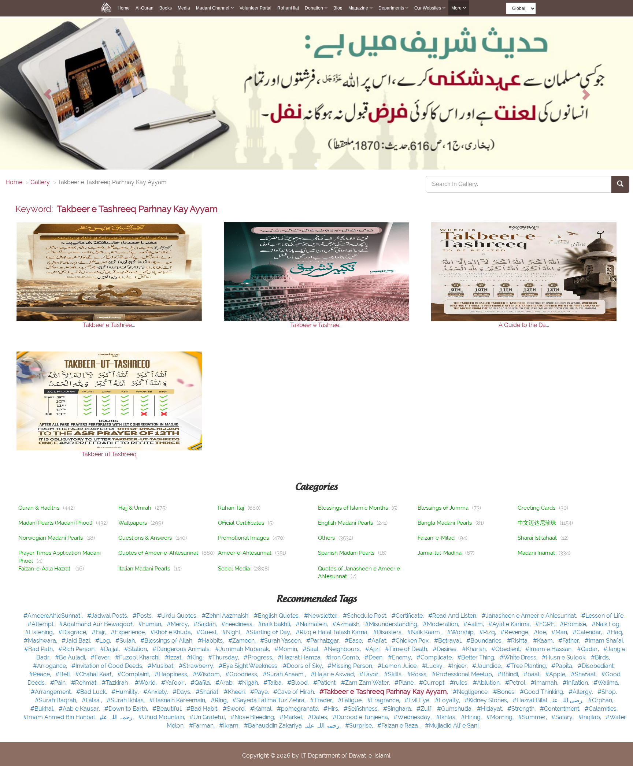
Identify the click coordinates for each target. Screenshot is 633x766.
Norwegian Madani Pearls (50, 538)
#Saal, (312, 649)
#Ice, (541, 632)
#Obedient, (506, 649)
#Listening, (40, 632)
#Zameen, (242, 640)
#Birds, (600, 657)
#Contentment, (561, 708)
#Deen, (374, 657)
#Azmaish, (347, 624)
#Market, (292, 717)
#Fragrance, (384, 700)
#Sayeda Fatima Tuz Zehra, (269, 700)
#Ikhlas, (447, 717)
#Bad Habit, (203, 708)
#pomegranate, (299, 708)
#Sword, (235, 708)
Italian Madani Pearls (144, 568)
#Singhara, (398, 708)
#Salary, (563, 717)
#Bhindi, (509, 674)
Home (124, 8)
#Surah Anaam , (285, 674)
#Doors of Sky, (304, 665)
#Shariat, (208, 691)
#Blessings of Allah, (167, 640)
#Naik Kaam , (425, 632)
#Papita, (563, 665)
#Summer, (533, 717)
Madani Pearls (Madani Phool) (55, 523)
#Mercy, (178, 624)
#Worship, (461, 632)
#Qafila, (201, 682)
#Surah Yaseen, (281, 640)
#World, (146, 682)
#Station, (136, 649)
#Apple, (556, 674)
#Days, (183, 691)
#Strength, (522, 708)
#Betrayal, (448, 640)
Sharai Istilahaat (537, 538)
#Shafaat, (584, 674)
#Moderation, (441, 624)
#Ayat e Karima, (510, 624)
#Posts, (143, 615)
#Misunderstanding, (392, 624)
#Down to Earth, (126, 708)
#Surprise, (359, 725)
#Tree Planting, (527, 665)
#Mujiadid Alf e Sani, (452, 725)
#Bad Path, (39, 649)
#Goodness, (242, 674)
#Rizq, (488, 632)
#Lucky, (433, 665)
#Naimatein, (312, 624)
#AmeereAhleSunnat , (53, 615)
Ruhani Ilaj (231, 508)
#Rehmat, (85, 682)
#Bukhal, (43, 708)
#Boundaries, (485, 640)
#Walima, (606, 682)
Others (326, 538)
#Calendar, (588, 632)
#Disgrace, (73, 632)
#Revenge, (515, 632)
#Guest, (207, 632)
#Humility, (125, 691)
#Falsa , (93, 700)
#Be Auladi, (71, 657)
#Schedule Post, (366, 615)
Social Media (234, 568)
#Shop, (607, 691)
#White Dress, (519, 657)
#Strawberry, (197, 665)
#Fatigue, (351, 700)
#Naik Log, (606, 624)
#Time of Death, (407, 649)
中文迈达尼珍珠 (537, 523)
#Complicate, (435, 657)
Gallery (40, 182)
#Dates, (319, 717)
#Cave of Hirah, (294, 691)
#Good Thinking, (543, 691)
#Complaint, (134, 674)
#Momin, (287, 649)
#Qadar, (588, 649)
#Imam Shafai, (604, 640)
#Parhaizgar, (324, 640)
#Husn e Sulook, (565, 657)
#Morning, (500, 717)
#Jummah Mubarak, (243, 649)
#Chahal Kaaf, (94, 674)
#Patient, (325, 682)
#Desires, (446, 649)
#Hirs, (332, 708)
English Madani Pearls (345, 523)
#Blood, (298, 682)
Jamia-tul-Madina (440, 553)
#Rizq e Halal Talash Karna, (333, 632)
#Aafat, (378, 640)
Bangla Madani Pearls (445, 523)
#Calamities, (601, 708)
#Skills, (394, 674)
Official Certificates (241, 523)
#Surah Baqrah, (57, 700)
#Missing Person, (351, 665)
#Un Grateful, (208, 717)
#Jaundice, (487, 665)
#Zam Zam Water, (366, 682)
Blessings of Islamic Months (353, 508)
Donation (314, 8)
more (457, 8)
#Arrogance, (51, 665)
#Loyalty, (448, 700)
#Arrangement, (52, 691)
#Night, (232, 632)
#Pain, (59, 682)
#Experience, (129, 632)
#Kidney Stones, (487, 700)
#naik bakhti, (275, 624)
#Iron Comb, (344, 657)
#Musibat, (162, 665)
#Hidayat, (490, 708)
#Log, (103, 640)
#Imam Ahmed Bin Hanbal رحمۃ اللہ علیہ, (79, 717)
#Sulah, (126, 640)
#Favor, (370, 674)
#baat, (532, 674)
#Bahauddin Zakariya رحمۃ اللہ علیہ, (293, 725)
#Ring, (220, 700)
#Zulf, (425, 708)
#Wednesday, (413, 717)
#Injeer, (458, 665)
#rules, (460, 682)
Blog (338, 8)
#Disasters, (388, 632)
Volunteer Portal (255, 8)
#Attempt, (41, 624)
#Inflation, (577, 682)
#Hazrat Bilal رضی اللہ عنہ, (548, 700)
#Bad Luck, (92, 691)
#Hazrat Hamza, (300, 657)
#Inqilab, (590, 717)
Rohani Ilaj (288, 8)
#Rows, (418, 674)
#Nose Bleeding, (253, 717)
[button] (47, 94)
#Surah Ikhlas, (126, 700)
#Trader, (322, 700)
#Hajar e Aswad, (333, 674)
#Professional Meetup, (463, 674)
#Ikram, (230, 725)
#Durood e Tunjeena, (361, 717)
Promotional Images (243, 538)
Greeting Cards (536, 508)
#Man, (560, 632)
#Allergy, (582, 691)
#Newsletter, (322, 615)
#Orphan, (600, 700)
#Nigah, (249, 682)
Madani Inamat (536, 553)
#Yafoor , (174, 682)
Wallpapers (132, 523)
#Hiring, (472, 717)
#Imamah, (545, 682)
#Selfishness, (362, 708)
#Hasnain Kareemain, (178, 700)
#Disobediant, (596, 665)
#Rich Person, (77, 649)
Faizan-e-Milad (436, 538)
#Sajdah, (205, 624)
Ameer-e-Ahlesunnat (244, 553)
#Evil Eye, (418, 700)
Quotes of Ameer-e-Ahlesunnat (158, 553)
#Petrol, (516, 682)
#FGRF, (546, 624)
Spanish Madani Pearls (346, 553)
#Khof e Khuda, (171, 632)
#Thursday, (224, 657)
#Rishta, (518, 640)
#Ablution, (487, 682)
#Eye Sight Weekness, (249, 665)
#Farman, (202, 725)
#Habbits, (211, 640)
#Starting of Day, (269, 632)
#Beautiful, (168, 708)
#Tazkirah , (117, 682)
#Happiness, (172, 674)
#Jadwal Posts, (108, 615)
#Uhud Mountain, (162, 717)
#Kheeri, (235, 691)
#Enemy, (401, 657)
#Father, (570, 640)
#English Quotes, (277, 615)
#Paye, (260, 691)
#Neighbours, (343, 649)
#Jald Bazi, (77, 640)
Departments (391, 8)
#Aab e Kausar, (80, 708)
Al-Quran (144, 8)
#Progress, (259, 657)
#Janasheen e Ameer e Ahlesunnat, (530, 615)
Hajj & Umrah (134, 508)
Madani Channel (213, 8)
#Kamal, (262, 708)
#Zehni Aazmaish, (226, 615)
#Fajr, (100, 632)
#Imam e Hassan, (549, 649)
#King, (196, 657)
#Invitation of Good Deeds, (108, 665)
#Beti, (63, 674)
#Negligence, (471, 691)
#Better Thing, (477, 657)
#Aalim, (474, 624)
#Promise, (574, 624)
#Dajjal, (110, 649)
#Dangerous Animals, (182, 649)
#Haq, (615, 632)
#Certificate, (408, 615)
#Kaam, (544, 640)
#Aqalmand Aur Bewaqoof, (97, 624)
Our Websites (428, 8)
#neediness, (238, 624)
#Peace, (40, 674)
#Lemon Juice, (398, 665)
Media (184, 8)
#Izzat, (174, 657)
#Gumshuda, (455, 708)
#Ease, (354, 640)
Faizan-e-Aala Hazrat (45, 568)
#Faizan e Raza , (399, 725)
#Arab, (225, 682)
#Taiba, (273, 682)
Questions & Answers (145, 538)
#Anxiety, (156, 691)
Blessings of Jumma (443, 508)
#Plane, (405, 682)
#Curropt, (433, 682)
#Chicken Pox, (411, 640)
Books (165, 8)
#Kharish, (475, 649)
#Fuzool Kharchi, (138, 657)
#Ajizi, (373, 649)
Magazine (358, 8)
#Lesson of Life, (603, 615)
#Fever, (101, 657)
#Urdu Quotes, (178, 615)
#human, (151, 624)
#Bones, (505, 691)
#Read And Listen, (453, 615)
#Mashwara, (41, 640)
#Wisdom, (207, 674)
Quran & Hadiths (38, 508)
